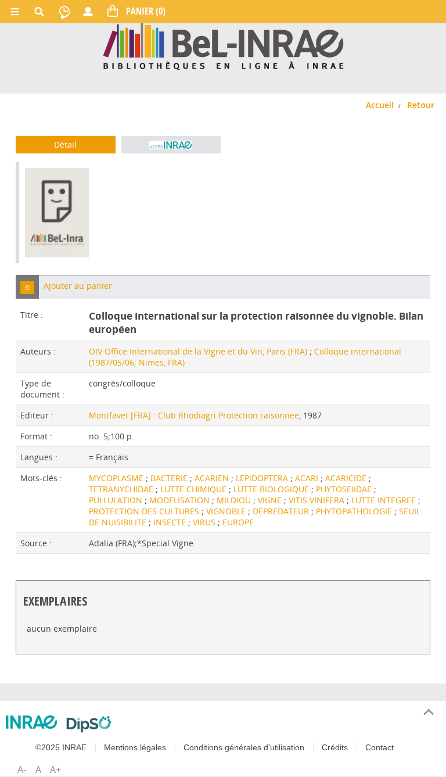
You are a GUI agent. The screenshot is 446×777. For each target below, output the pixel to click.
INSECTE (170, 522)
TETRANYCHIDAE (122, 489)
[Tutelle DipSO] (89, 724)
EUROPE (238, 522)
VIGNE (271, 500)
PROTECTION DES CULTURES (145, 511)
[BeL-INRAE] (223, 45)
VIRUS (205, 522)
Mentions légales (135, 747)
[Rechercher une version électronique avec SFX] (171, 144)
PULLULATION (117, 500)
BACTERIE (170, 478)
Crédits (335, 747)
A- (21, 769)
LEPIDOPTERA (263, 478)
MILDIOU (235, 500)
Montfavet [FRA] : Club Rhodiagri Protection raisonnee (194, 415)
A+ (55, 769)
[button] (27, 287)
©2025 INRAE (61, 747)
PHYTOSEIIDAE (345, 489)
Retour (420, 104)
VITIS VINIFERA (318, 500)
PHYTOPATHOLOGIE (355, 511)
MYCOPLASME (117, 478)
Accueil (380, 104)
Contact (379, 747)
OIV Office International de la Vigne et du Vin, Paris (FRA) (198, 351)
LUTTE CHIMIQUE (194, 489)
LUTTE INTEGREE (384, 500)
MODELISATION (180, 500)
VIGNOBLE (227, 511)
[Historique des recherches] (64, 11)
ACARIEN (213, 478)
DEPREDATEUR (282, 511)
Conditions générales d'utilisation (244, 747)
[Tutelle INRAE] (31, 722)
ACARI (308, 478)
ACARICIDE (347, 478)
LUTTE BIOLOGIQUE (272, 489)
